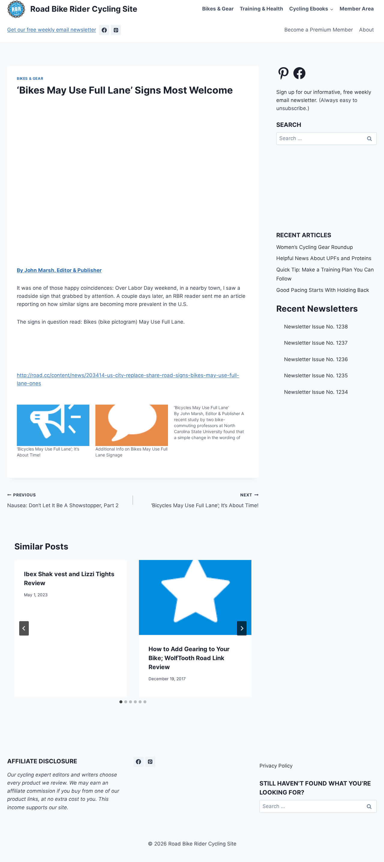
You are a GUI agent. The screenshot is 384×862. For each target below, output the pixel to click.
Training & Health (261, 9)
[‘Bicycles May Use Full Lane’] (213, 423)
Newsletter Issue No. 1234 (316, 392)
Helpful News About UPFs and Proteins (323, 258)
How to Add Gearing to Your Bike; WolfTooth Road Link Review (189, 658)
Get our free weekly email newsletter (51, 30)
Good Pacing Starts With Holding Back (322, 290)
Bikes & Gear (218, 9)
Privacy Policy (276, 766)
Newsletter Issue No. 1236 (316, 359)
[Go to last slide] (24, 628)
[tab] (120, 701)
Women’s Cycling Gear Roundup (314, 247)
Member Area (357, 9)
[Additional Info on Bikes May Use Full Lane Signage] (131, 425)
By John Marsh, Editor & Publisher (59, 270)
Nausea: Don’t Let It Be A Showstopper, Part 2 (62, 500)
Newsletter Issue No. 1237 (316, 343)
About (366, 30)
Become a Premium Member (318, 30)
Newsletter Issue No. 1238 (316, 327)
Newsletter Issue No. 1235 (316, 376)
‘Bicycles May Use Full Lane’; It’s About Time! (205, 500)
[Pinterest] (116, 30)
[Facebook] (104, 30)
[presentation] (195, 597)
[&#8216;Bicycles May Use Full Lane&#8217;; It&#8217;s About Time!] (53, 425)
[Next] (242, 628)
